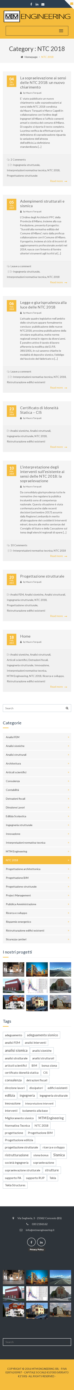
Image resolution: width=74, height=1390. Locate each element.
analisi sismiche (42, 1050)
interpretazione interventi (39, 1103)
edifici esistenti (57, 1088)
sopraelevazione (43, 1162)
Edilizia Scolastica (16, 816)
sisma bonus (41, 1155)
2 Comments (18, 159)
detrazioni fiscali (36, 1080)
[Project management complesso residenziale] (13, 1002)
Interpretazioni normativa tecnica (26, 170)
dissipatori (36, 1088)
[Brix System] (13, 969)
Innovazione (42, 665)
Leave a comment (21, 266)
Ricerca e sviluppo (53, 676)
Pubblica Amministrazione (21, 904)
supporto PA (13, 1178)
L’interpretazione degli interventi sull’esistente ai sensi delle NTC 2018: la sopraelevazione (42, 474)
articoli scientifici (16, 1065)
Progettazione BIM (17, 877)
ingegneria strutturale (54, 1095)
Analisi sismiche (19, 430)
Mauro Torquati (34, 92)
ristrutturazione (17, 1155)
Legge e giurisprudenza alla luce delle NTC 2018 (43, 304)
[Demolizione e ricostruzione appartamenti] (60, 1002)
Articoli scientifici (17, 659)
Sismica (59, 1155)
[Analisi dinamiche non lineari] (37, 986)
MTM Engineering (17, 676)
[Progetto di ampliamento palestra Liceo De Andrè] (13, 986)
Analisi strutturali (40, 430)
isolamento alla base (35, 1110)
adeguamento (13, 1035)
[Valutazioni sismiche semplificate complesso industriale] (37, 969)
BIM (34, 1065)
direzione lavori (15, 1088)
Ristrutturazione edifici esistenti (26, 382)
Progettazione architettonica (23, 869)
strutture (52, 1170)
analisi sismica (16, 1050)
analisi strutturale (16, 1058)
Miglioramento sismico (19, 1118)
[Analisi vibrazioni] (60, 986)
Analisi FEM (17, 594)
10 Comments (19, 545)
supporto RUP (35, 1178)
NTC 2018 (53, 170)
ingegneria (27, 1095)
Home (25, 636)
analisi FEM (12, 1042)
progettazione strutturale (21, 1147)
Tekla (52, 1178)
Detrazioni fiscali (38, 659)
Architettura (13, 763)
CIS (45, 1072)
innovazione (12, 1103)
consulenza (13, 1080)
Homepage (31, 56)
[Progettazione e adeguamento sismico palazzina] (37, 1003)
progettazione (14, 1132)
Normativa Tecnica (17, 1125)
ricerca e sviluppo (54, 1147)
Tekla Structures (15, 1185)
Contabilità (12, 789)
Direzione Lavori (15, 807)
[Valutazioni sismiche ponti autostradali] (60, 969)
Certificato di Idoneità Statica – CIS (39, 410)
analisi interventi (35, 1042)
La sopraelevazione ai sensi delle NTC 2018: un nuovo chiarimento (43, 82)
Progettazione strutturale (22, 175)
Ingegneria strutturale (26, 164)
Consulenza (13, 781)
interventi (11, 1110)
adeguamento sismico (42, 1035)
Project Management (18, 895)
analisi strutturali (43, 1058)
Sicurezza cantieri (16, 939)
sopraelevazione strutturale (22, 1170)
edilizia (10, 1095)
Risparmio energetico (18, 921)
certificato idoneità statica (22, 1072)
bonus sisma (49, 1065)
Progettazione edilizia (19, 1140)
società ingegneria (16, 1162)
